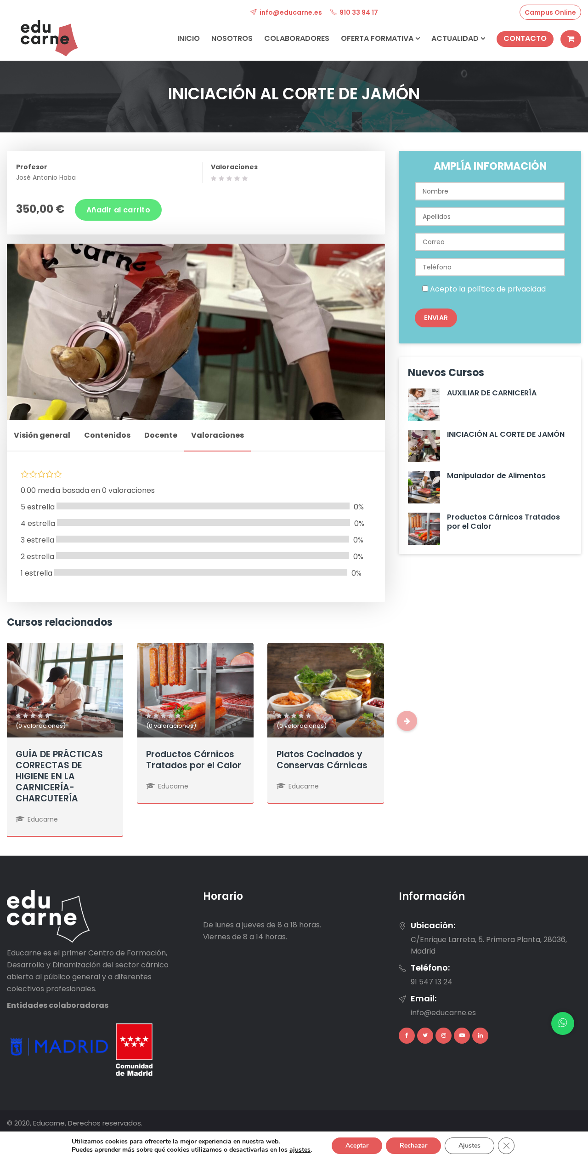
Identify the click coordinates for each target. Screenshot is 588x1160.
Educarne (43, 819)
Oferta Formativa (378, 38)
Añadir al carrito (118, 210)
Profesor (31, 166)
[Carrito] (570, 39)
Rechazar (413, 1145)
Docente (160, 435)
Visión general (42, 435)
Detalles (64, 708)
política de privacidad (506, 289)
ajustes (300, 1150)
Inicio (188, 38)
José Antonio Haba (46, 177)
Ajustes (469, 1145)
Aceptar (356, 1145)
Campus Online (550, 12)
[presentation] (407, 721)
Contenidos (107, 435)
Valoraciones (234, 166)
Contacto (525, 38)
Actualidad (456, 38)
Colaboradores (296, 38)
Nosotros (232, 38)
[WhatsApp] (562, 1023)
